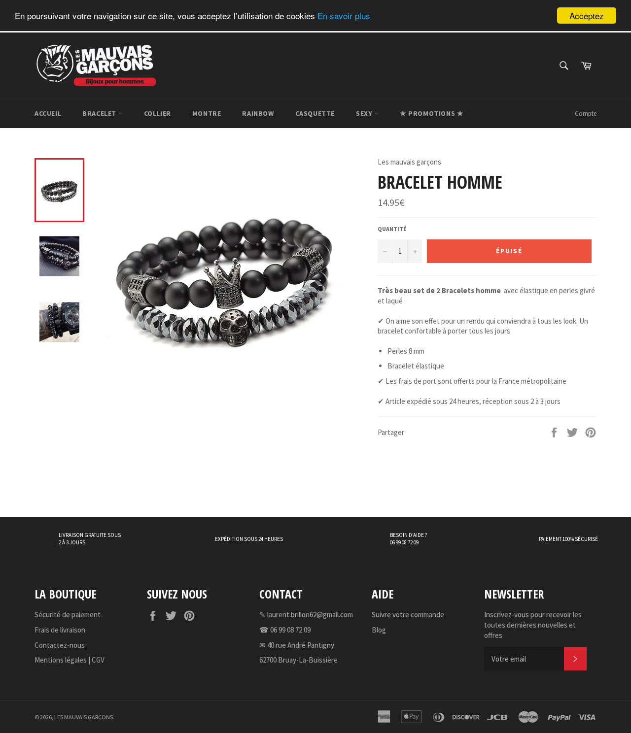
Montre (206, 113)
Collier (157, 113)
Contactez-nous (60, 645)
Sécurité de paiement (68, 614)
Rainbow (258, 113)
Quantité (392, 229)
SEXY (365, 113)
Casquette (315, 113)
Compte (585, 113)
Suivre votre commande (408, 614)
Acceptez (586, 15)
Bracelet (100, 113)
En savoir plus (343, 16)
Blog (379, 629)
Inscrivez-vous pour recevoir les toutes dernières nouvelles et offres (533, 624)
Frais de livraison (60, 629)
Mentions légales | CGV (70, 660)
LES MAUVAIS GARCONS (83, 717)
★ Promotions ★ (431, 113)
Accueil (48, 113)
